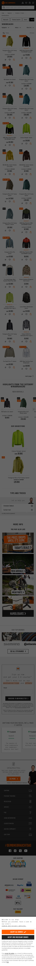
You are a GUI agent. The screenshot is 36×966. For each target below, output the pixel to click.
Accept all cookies (16, 932)
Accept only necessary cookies (18, 937)
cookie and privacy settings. (14, 926)
